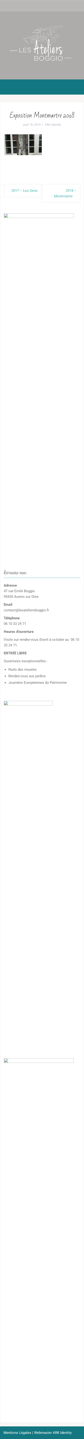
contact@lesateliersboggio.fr (26, 610)
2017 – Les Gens (24, 191)
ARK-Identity (53, 124)
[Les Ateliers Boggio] (42, 45)
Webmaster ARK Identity (53, 1433)
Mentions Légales (17, 1433)
